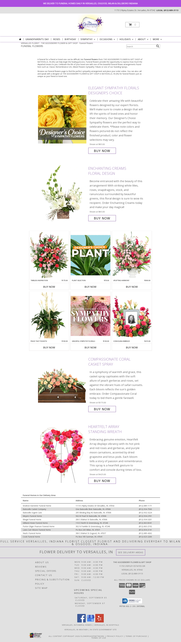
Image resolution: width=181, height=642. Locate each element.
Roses (56, 39)
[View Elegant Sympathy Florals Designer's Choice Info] (62, 119)
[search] (157, 46)
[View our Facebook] (81, 621)
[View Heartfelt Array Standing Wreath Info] (62, 453)
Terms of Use (98, 638)
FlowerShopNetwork (92, 636)
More (156, 39)
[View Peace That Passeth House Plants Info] (49, 316)
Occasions (106, 39)
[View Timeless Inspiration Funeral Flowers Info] (49, 255)
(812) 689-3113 (171, 10)
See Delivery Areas (130, 552)
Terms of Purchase (136, 636)
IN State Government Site (103, 629)
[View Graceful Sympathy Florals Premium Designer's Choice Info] (90, 316)
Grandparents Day (37, 39)
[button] (132, 24)
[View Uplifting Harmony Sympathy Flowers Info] (132, 255)
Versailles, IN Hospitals (106, 625)
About (142, 39)
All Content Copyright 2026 (64, 636)
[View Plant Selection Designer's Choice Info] (90, 255)
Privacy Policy (115, 636)
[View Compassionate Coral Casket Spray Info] (62, 384)
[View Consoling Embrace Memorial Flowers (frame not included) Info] (132, 316)
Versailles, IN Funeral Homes (77, 625)
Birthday (70, 39)
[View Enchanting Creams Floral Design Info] (62, 193)
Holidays (125, 39)
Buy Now (102, 151)
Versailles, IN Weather (76, 629)
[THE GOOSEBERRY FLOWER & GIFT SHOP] (90, 24)
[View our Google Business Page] (90, 621)
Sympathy (87, 39)
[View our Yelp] (99, 621)
